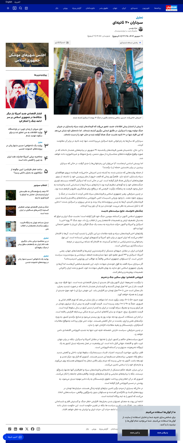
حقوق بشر (104, 8)
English (9, 2)
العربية (17, 2)
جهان (115, 8)
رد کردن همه (135, 432)
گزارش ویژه (76, 8)
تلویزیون (146, 8)
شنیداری (134, 8)
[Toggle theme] (8, 8)
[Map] (26, 8)
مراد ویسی (133, 28)
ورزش (65, 8)
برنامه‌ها (157, 8)
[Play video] (14, 8)
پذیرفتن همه (162, 432)
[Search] (20, 8)
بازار (56, 8)
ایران (124, 8)
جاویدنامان (90, 8)
